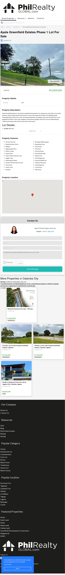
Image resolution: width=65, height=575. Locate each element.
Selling (3, 436)
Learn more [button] (7, 564)
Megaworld (4, 533)
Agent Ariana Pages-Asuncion (45, 228)
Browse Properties (8, 18)
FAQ (2, 426)
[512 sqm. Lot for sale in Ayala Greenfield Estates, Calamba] (16, 335)
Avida (2, 523)
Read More (32, 131)
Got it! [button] (17, 568)
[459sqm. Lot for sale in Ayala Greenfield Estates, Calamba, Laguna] (48, 335)
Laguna (8, 27)
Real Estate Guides (7, 431)
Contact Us (40, 18)
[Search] (2, 22)
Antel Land (4, 520)
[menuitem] (8, 18)
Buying (3, 434)
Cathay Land (5, 528)
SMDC (2, 536)
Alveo (2, 517)
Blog (2, 428)
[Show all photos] (32, 67)
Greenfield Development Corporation (14, 531)
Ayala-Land (4, 525)
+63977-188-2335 (48, 231)
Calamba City (16, 27)
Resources (21, 18)
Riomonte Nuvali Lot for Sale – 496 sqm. (20, 309)
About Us (31, 18)
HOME (2, 27)
